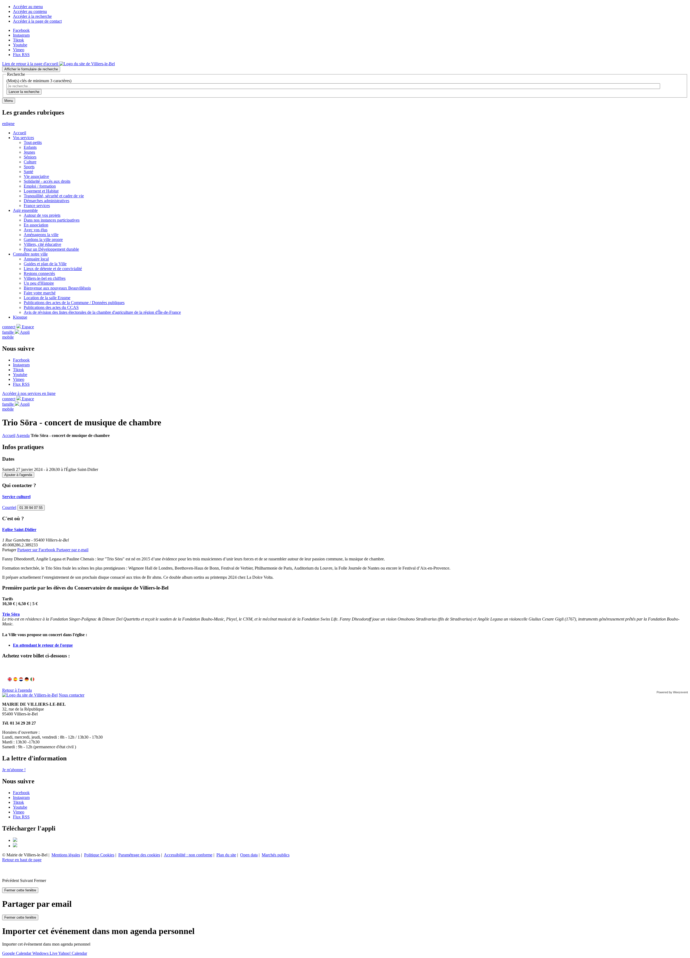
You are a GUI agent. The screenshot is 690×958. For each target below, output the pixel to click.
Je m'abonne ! (14, 769)
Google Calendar (17, 953)
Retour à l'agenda (17, 690)
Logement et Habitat (41, 191)
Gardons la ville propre (43, 239)
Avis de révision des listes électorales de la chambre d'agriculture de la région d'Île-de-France (102, 312)
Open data (249, 855)
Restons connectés (39, 273)
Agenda (23, 435)
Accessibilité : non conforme (188, 855)
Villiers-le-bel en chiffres (44, 278)
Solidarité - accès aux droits (47, 181)
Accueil (19, 132)
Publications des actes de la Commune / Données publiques (74, 302)
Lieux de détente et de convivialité (53, 268)
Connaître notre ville (30, 254)
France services (37, 205)
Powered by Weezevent (672, 692)
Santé (28, 171)
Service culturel (16, 496)
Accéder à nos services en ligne (29, 393)
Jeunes (29, 152)
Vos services (23, 137)
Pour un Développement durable (51, 249)
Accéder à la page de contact (37, 21)
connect (8, 327)
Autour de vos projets (42, 215)
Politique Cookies (99, 855)
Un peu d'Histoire (39, 283)
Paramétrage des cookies (139, 855)
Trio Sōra (11, 614)
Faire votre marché (40, 293)
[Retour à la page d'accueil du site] (30, 695)
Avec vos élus (35, 230)
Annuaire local (36, 259)
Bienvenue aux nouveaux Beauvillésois (57, 288)
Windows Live (45, 953)
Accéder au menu (28, 6)
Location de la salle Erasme (47, 297)
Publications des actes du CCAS (51, 307)
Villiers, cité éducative (42, 244)
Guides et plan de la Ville (45, 263)
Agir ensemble (25, 210)
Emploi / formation (40, 186)
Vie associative (36, 176)
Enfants (30, 147)
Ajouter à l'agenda (18, 475)
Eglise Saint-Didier (19, 529)
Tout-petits (33, 142)
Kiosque (20, 317)
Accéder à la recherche (32, 16)
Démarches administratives (46, 200)
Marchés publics (275, 855)
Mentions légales (65, 855)
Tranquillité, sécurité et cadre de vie (54, 196)
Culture (30, 162)
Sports (29, 166)
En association (36, 225)
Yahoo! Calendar (72, 953)
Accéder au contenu (30, 11)
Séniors (30, 157)
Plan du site (226, 855)
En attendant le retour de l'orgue (43, 645)
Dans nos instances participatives (52, 220)
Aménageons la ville (41, 234)
